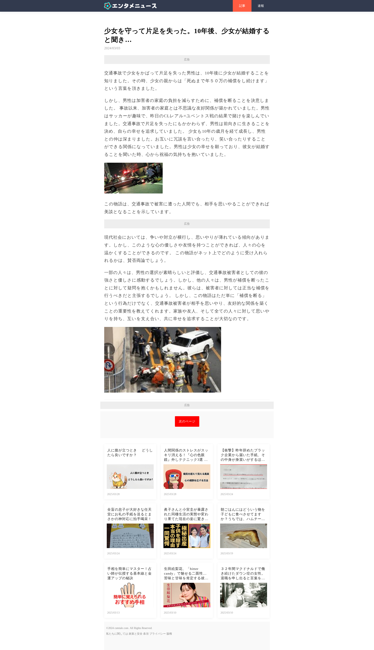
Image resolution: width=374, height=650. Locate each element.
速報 (261, 5)
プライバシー (157, 633)
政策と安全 (135, 633)
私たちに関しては (117, 633)
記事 (242, 5)
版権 (169, 633)
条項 (146, 633)
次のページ (187, 421)
